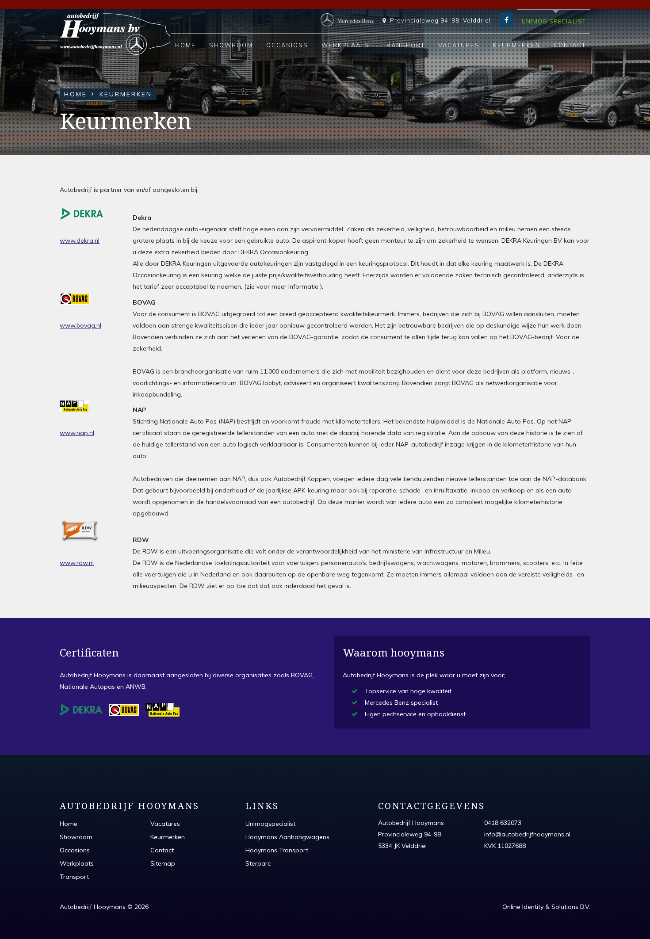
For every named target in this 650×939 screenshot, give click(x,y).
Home (185, 45)
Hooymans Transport (276, 850)
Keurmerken (516, 45)
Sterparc (258, 863)
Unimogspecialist (270, 824)
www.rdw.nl (77, 563)
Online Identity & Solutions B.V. (546, 907)
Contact (570, 45)
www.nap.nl (77, 433)
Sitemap (162, 863)
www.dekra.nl (79, 240)
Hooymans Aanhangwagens (287, 837)
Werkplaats (345, 45)
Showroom (231, 45)
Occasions (287, 45)
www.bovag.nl (80, 325)
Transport (403, 45)
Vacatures (459, 45)
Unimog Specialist (554, 21)
